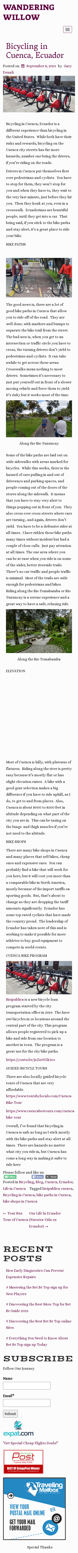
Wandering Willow (29, 12)
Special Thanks (40, 1547)
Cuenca (51, 1182)
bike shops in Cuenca (20, 1201)
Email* (8, 1396)
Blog (39, 1182)
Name (7, 1378)
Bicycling (26, 1182)
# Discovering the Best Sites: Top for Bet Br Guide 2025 (38, 1307)
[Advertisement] (39, 716)
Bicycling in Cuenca (19, 1195)
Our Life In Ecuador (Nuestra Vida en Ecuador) (45, 1219)
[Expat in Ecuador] (18, 1428)
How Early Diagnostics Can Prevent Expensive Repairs (35, 1274)
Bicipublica (15, 999)
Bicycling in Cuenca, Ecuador (35, 51)
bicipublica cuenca (57, 1189)
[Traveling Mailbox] (34, 1508)
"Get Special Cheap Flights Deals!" (30, 1443)
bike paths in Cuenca (54, 1195)
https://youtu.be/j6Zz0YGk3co (30, 1060)
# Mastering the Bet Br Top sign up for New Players (37, 1290)
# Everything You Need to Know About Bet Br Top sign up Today (37, 1341)
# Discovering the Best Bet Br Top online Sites (38, 1324)
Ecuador (66, 1182)
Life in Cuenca (14, 1189)
